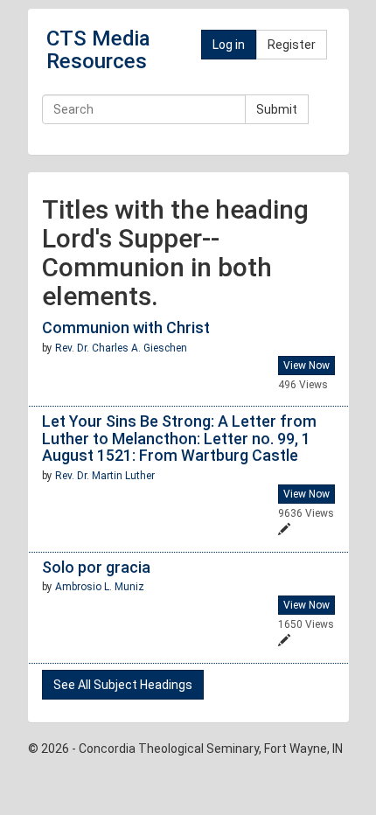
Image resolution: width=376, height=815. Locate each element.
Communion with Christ (126, 327)
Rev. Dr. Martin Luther (105, 476)
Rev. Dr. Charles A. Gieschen (121, 348)
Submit (276, 109)
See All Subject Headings (122, 685)
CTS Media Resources (98, 49)
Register (292, 45)
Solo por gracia (96, 567)
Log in (228, 45)
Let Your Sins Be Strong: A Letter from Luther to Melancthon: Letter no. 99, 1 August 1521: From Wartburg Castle (179, 438)
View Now (306, 365)
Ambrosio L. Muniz (99, 587)
